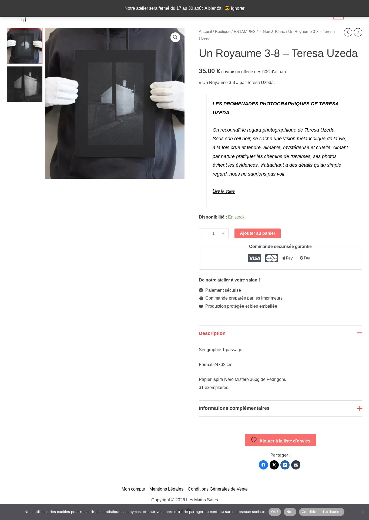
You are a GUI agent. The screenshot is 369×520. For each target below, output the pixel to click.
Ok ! (274, 511)
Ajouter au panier (257, 233)
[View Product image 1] (24, 46)
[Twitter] (274, 464)
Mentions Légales (166, 489)
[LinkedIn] (285, 464)
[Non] (362, 512)
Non (290, 511)
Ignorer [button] (237, 8)
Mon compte (133, 489)
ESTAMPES (245, 31)
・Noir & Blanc (272, 31)
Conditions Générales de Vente (218, 489)
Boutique (222, 31)
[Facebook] (263, 464)
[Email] (295, 464)
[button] (175, 37)
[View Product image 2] (24, 84)
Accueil (205, 31)
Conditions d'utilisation (322, 511)
